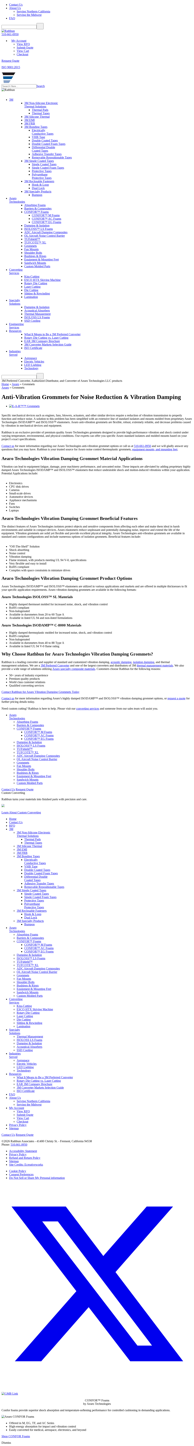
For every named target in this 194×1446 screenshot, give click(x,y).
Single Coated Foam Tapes (48, 167)
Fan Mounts (31, 249)
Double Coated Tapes (45, 140)
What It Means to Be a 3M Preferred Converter (52, 334)
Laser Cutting (32, 286)
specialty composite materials (77, 668)
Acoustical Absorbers (37, 310)
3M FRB (29, 123)
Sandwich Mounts (35, 262)
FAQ (12, 18)
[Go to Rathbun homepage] (9, 82)
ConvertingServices (16, 271)
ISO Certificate (33, 348)
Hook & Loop (40, 184)
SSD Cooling (32, 320)
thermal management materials (155, 665)
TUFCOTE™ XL (35, 242)
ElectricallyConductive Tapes (42, 132)
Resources (15, 331)
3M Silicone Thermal (37, 116)
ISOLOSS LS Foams (37, 317)
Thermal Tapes (41, 113)
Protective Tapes (42, 171)
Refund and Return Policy (24, 1157)
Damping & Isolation (36, 225)
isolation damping (143, 662)
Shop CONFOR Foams (16, 1436)
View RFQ (23, 44)
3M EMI (29, 120)
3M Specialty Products (37, 191)
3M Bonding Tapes (35, 126)
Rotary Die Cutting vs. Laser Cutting (46, 337)
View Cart (23, 51)
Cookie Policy (17, 1171)
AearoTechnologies (17, 200)
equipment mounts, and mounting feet (154, 449)
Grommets (30, 245)
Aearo (15, 384)
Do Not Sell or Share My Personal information (37, 1177)
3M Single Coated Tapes (39, 160)
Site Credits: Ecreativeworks (26, 1164)
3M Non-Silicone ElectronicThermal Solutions (41, 104)
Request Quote (25, 789)
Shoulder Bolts (33, 252)
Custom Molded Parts (37, 266)
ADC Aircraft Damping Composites (45, 232)
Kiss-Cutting (31, 276)
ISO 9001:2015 (11, 67)
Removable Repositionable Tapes (52, 157)
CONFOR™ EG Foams (46, 222)
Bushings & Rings (35, 256)
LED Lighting (32, 365)
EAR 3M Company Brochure (42, 341)
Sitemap (14, 1128)
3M (11, 99)
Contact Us (16, 4)
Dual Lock (38, 188)
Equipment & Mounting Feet (41, 259)
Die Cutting (31, 290)
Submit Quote (25, 47)
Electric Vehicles (34, 361)
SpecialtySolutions (14, 302)
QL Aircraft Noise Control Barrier (44, 235)
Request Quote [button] (10, 60)
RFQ (12, 825)
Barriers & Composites (38, 208)
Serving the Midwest (29, 14)
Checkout (22, 54)
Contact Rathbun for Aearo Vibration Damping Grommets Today (40, 692)
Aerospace (30, 358)
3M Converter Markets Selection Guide (47, 344)
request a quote (176, 698)
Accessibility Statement (23, 1151)
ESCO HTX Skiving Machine (42, 279)
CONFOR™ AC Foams (46, 218)
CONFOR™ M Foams (46, 215)
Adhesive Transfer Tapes (47, 154)
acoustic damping (121, 662)
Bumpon (37, 194)
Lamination (31, 296)
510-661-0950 (10, 34)
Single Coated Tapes (44, 164)
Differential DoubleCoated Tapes (43, 149)
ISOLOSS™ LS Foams (38, 228)
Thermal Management (37, 313)
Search (41, 86)
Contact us (8, 446)
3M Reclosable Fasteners (39, 181)
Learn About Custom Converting (21, 812)
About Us (15, 8)
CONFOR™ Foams (36, 211)
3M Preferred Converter (55, 665)
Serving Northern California (33, 11)
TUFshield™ (32, 239)
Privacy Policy (18, 1125)
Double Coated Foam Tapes (48, 143)
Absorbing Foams (35, 205)
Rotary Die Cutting (35, 283)
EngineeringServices (16, 325)
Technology (31, 368)
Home (5, 384)
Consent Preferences (21, 1174)
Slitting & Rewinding (37, 293)
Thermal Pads (40, 109)
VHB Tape (38, 137)
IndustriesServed (15, 353)
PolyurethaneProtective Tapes (42, 176)
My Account (18, 40)
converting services (87, 708)
